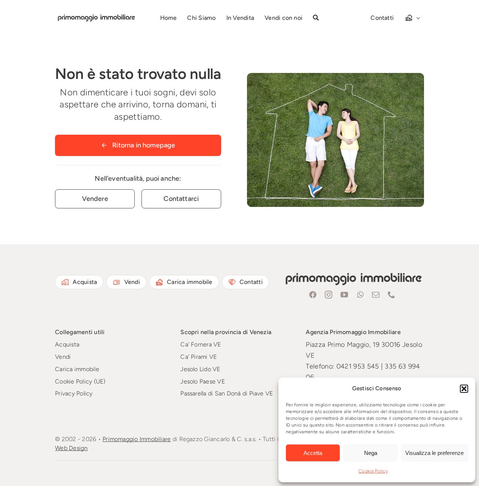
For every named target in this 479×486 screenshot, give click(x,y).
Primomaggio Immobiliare (137, 439)
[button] (464, 388)
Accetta (312, 453)
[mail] (376, 295)
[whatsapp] (360, 295)
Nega (370, 453)
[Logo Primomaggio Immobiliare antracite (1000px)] (95, 15)
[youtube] (345, 295)
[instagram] (329, 295)
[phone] (392, 295)
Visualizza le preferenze (434, 453)
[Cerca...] (315, 17)
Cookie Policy (373, 471)
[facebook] (313, 295)
